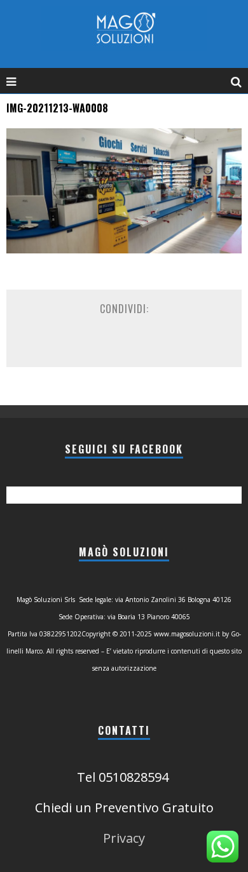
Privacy (124, 838)
